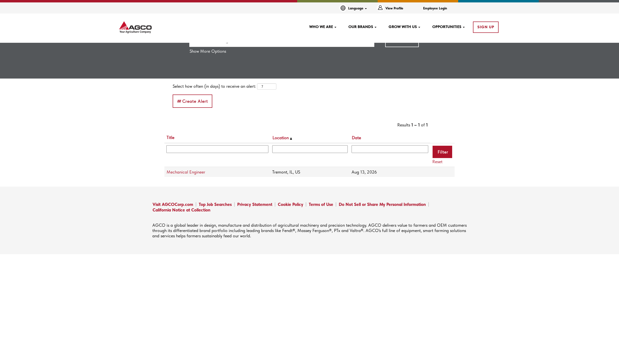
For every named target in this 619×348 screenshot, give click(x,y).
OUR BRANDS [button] (361, 26)
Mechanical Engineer (186, 171)
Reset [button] (437, 161)
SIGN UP (485, 27)
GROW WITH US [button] (403, 26)
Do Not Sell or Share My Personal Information (382, 204)
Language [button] (356, 8)
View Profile (394, 8)
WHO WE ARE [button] (321, 26)
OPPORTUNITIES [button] (447, 26)
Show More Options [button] (208, 51)
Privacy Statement (254, 204)
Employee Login (435, 8)
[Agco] (135, 27)
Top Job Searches (215, 204)
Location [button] (281, 137)
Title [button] (170, 137)
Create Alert (194, 101)
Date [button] (356, 137)
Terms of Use (321, 204)
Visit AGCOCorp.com (173, 204)
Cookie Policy (290, 204)
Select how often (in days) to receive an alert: (214, 86)
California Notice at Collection (181, 209)
